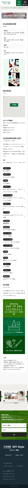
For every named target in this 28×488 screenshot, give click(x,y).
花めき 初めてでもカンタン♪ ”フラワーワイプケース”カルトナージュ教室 (13, 190)
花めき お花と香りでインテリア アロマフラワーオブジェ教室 (13, 199)
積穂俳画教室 (6, 223)
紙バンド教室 (6, 171)
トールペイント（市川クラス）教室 (11, 242)
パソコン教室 (6, 266)
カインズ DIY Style (4, 7)
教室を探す (19, 4)
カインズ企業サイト (7, 471)
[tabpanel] (14, 72)
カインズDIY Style (7, 463)
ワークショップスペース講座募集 (10, 403)
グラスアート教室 (7, 236)
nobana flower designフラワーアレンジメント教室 (13, 216)
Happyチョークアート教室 (9, 279)
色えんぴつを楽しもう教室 (9, 229)
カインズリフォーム (7, 476)
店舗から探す (25, 4)
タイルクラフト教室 (7, 272)
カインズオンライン (7, 473)
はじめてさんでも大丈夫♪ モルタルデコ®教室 (13, 208)
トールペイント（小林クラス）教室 (11, 248)
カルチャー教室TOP (13, 7)
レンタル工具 (19, 466)
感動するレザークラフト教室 (9, 260)
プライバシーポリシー (8, 479)
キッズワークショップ (8, 466)
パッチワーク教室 (7, 254)
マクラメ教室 (6, 183)
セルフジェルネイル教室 (8, 177)
